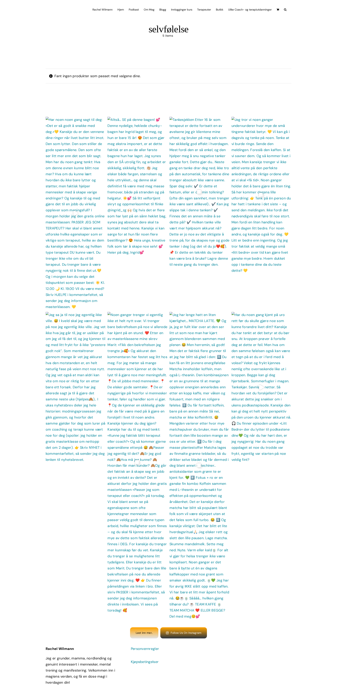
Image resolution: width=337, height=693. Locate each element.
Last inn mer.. (144, 633)
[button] (285, 9)
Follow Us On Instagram (186, 633)
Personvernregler (145, 648)
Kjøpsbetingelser (145, 661)
